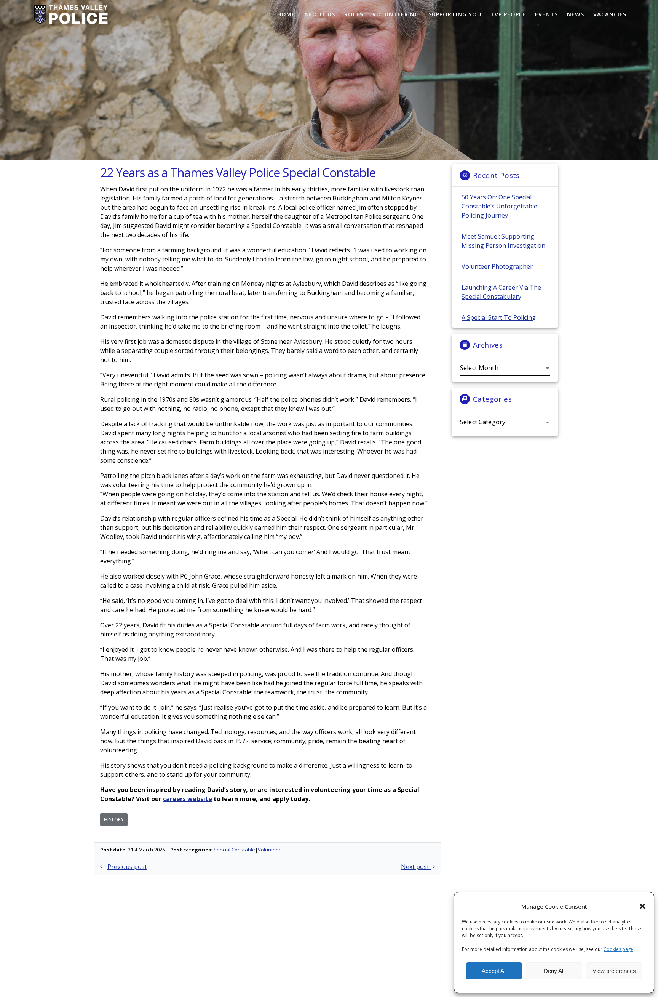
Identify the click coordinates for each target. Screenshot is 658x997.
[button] (642, 906)
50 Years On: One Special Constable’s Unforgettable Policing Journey (499, 206)
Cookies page (618, 949)
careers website (187, 799)
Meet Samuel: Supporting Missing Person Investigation (503, 241)
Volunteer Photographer (497, 266)
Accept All (494, 971)
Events (546, 14)
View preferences (614, 971)
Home (286, 14)
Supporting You (454, 14)
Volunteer (269, 849)
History (114, 819)
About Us (319, 14)
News (575, 14)
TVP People (508, 14)
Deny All (554, 971)
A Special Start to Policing (499, 317)
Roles (353, 14)
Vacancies (609, 14)
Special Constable (234, 849)
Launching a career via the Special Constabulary (501, 292)
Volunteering (395, 14)
